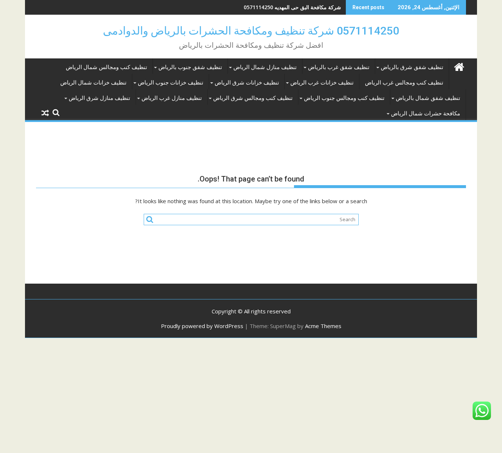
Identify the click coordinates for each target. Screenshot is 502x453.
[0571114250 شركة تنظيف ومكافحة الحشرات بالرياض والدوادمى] (459, 66)
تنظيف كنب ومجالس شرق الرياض (253, 98)
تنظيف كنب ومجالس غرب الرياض (404, 82)
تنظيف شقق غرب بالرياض (338, 67)
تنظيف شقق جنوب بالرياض (190, 67)
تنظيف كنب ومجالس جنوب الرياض (344, 98)
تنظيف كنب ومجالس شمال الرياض (106, 67)
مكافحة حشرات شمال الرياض (425, 113)
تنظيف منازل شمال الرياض (265, 67)
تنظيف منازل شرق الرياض (99, 98)
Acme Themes (323, 326)
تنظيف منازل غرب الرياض (171, 98)
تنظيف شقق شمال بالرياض (428, 98)
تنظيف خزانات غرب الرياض (322, 82)
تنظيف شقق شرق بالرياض (412, 67)
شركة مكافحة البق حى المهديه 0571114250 (292, 7)
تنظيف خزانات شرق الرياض (247, 82)
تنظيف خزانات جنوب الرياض (170, 82)
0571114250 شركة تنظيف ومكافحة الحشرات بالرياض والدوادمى (251, 30)
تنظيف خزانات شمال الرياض (93, 82)
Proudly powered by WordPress (202, 326)
